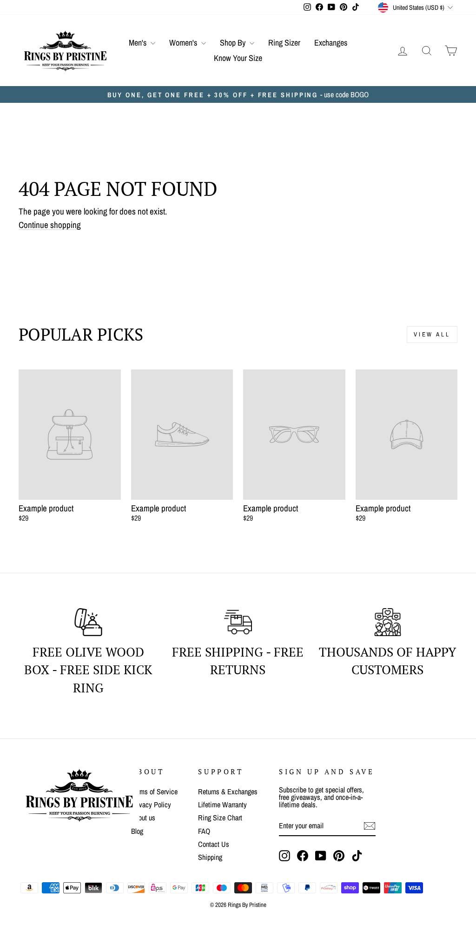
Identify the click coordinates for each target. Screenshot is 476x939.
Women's (184, 42)
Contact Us (213, 844)
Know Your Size (238, 58)
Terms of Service (154, 791)
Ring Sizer (284, 42)
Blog (137, 831)
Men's (138, 42)
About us (143, 817)
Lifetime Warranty (222, 804)
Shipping (210, 857)
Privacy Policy (151, 804)
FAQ (204, 831)
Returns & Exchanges (228, 791)
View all (432, 334)
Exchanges (330, 42)
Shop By (233, 42)
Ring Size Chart (220, 817)
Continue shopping (50, 225)
